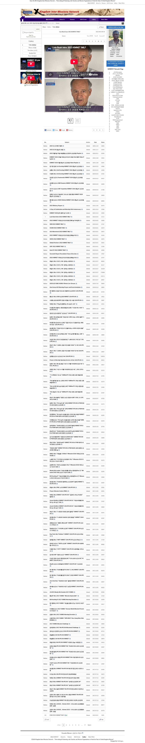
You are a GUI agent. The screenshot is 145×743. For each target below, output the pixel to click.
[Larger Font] (86, 41)
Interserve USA (118, 110)
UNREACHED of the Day (115, 27)
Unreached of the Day (116, 61)
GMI (117, 98)
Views (102, 142)
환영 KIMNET (91, 3)
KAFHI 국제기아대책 (118, 115)
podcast (120, 63)
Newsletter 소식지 (32, 50)
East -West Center (117, 88)
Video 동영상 (32, 45)
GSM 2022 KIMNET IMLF (57, 715)
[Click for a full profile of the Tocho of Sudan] (116, 46)
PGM (117, 118)
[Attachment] (104, 41)
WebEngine (120, 741)
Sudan (118, 49)
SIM (117, 123)
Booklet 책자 (32, 53)
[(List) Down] (95, 41)
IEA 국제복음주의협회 (117, 107)
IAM (117, 103)
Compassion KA (117, 84)
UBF (117, 126)
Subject (67, 142)
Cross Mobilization (117, 87)
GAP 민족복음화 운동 (118, 90)
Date (95, 142)
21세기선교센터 (117, 77)
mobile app (114, 63)
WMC (117, 131)
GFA (117, 94)
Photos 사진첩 (32, 47)
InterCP (118, 108)
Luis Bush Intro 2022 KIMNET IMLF (69, 32)
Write (102, 719)
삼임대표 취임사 (77, 733)
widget (116, 65)
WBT (117, 128)
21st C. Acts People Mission (118, 74)
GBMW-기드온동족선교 (117, 92)
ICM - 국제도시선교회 (117, 105)
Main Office (122, 3)
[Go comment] (98, 41)
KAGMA (117, 113)
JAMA (117, 112)
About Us (98, 3)
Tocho (113, 49)
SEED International (117, 120)
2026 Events (110, 3)
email (109, 63)
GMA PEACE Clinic (117, 95)
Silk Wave (117, 121)
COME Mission (118, 82)
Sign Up (31, 35)
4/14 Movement (118, 72)
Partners (104, 3)
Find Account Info (31, 37)
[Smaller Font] (89, 41)
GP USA (117, 100)
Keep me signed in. (29, 32)
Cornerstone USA (117, 85)
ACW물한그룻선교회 (118, 79)
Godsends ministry (117, 97)
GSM (117, 102)
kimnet (57, 23)
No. (45, 142)
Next (89, 725)
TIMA (117, 125)
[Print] (101, 41)
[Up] (92, 41)
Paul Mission (117, 117)
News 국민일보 (32, 56)
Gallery (116, 3)
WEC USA (117, 129)
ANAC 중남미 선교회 (118, 80)
